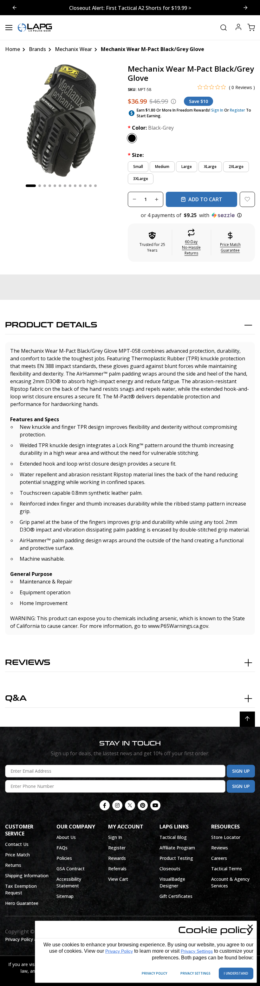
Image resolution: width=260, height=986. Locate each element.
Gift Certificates (175, 896)
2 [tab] (39, 185)
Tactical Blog (173, 837)
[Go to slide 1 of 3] (245, 8)
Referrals (117, 869)
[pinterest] (143, 805)
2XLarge (236, 166)
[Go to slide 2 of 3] (15, 8)
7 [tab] (65, 185)
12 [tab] (90, 185)
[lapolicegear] (35, 27)
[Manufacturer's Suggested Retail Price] (173, 101)
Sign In (217, 110)
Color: (151, 127)
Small (138, 166)
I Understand (236, 973)
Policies (64, 858)
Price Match (17, 855)
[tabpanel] (61, 120)
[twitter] (130, 805)
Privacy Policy (119, 951)
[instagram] (117, 805)
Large (186, 166)
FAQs (62, 848)
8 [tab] (70, 185)
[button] (191, 215)
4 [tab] (50, 185)
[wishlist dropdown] (247, 199)
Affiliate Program (177, 848)
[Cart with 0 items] (251, 27)
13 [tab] (95, 185)
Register (237, 110)
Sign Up (241, 771)
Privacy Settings (197, 951)
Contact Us (17, 844)
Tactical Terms (226, 869)
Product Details (51, 325)
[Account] (238, 27)
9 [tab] (75, 185)
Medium (162, 166)
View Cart (118, 879)
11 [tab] (85, 185)
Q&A (16, 698)
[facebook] (105, 805)
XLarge (210, 166)
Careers (219, 858)
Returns (13, 865)
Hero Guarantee (21, 903)
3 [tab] (44, 185)
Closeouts (169, 869)
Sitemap (65, 896)
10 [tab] (80, 185)
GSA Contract (70, 869)
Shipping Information (27, 876)
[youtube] (155, 805)
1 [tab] (31, 185)
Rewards (117, 858)
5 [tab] (55, 185)
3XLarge (140, 178)
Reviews (27, 662)
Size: (136, 154)
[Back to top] (247, 719)
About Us (66, 837)
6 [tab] (60, 185)
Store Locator (225, 837)
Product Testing (176, 858)
